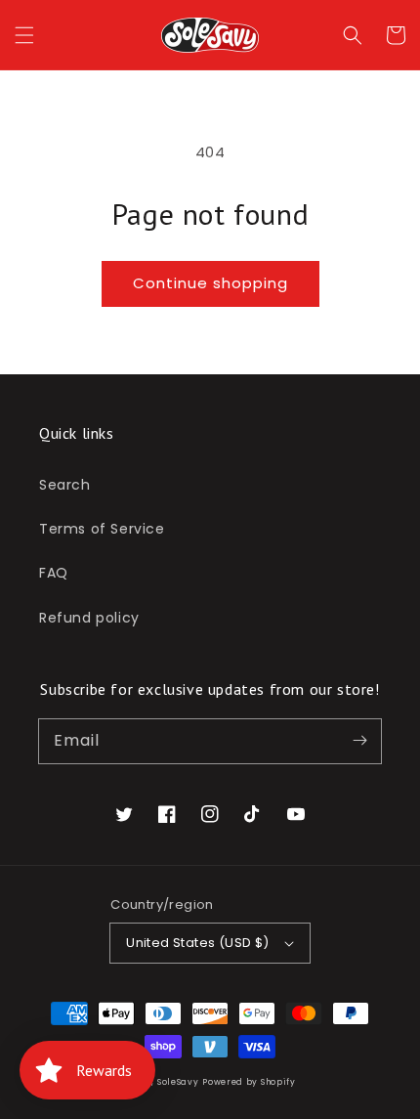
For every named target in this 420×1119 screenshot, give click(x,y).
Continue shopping (210, 283)
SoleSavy (178, 1082)
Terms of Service (102, 528)
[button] (24, 35)
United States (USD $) (197, 942)
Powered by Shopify (249, 1082)
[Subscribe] (359, 740)
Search (65, 485)
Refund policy (89, 617)
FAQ (53, 572)
